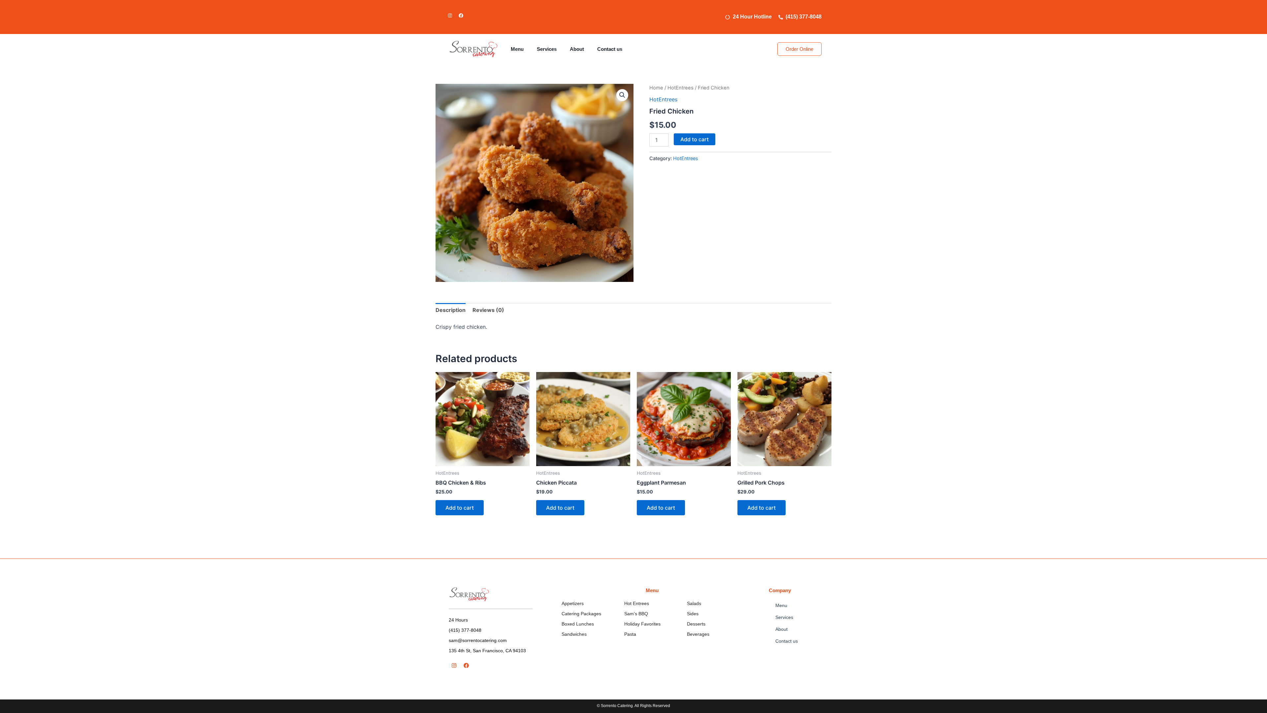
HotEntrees (680, 88)
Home (656, 88)
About (577, 49)
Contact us (609, 49)
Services (547, 49)
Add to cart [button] (459, 507)
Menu (517, 49)
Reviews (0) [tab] (488, 310)
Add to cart (694, 139)
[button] (622, 95)
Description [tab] (451, 310)
